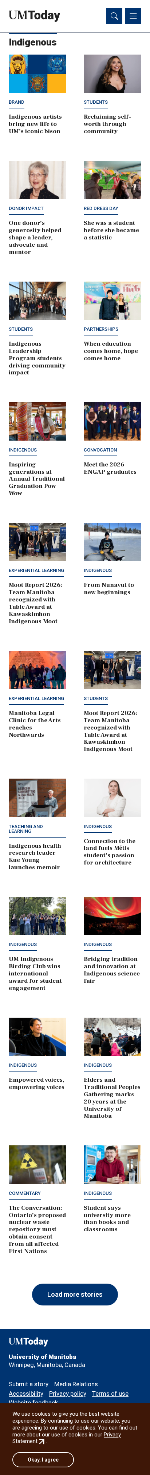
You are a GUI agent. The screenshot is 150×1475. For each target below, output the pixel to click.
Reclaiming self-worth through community (107, 124)
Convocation (100, 450)
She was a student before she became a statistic (111, 230)
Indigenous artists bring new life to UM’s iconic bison (35, 124)
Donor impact (26, 208)
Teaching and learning (26, 829)
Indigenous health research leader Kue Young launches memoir (35, 857)
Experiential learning (36, 570)
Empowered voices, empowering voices (36, 1083)
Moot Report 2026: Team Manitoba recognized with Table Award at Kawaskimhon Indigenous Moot (35, 603)
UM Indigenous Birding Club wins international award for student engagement (35, 973)
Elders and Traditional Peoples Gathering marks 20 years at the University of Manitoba (112, 1098)
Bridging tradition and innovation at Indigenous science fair (112, 970)
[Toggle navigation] (133, 16)
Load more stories (75, 1294)
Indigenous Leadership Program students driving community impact (37, 358)
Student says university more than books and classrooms (107, 1219)
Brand (16, 102)
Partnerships (101, 329)
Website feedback (33, 1402)
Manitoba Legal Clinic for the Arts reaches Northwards (35, 724)
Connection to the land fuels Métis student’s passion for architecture (109, 852)
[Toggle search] (114, 16)
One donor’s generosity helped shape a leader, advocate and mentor (35, 237)
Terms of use (110, 1393)
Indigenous (23, 450)
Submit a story (28, 1384)
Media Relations (76, 1384)
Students (96, 102)
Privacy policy (67, 1393)
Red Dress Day (101, 208)
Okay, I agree (43, 1460)
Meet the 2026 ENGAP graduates (110, 468)
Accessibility (26, 1393)
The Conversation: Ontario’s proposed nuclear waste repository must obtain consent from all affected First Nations (37, 1229)
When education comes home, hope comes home (111, 351)
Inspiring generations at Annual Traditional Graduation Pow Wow (37, 479)
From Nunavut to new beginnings (109, 588)
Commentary (25, 1193)
